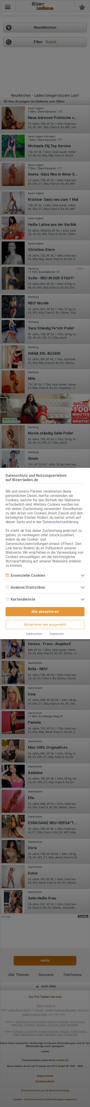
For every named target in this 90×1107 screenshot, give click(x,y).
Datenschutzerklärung (60, 522)
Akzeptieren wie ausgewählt (45, 624)
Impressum (57, 634)
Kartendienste (23, 599)
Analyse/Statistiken (28, 587)
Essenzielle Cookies (28, 575)
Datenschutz (34, 634)
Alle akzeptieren (45, 612)
